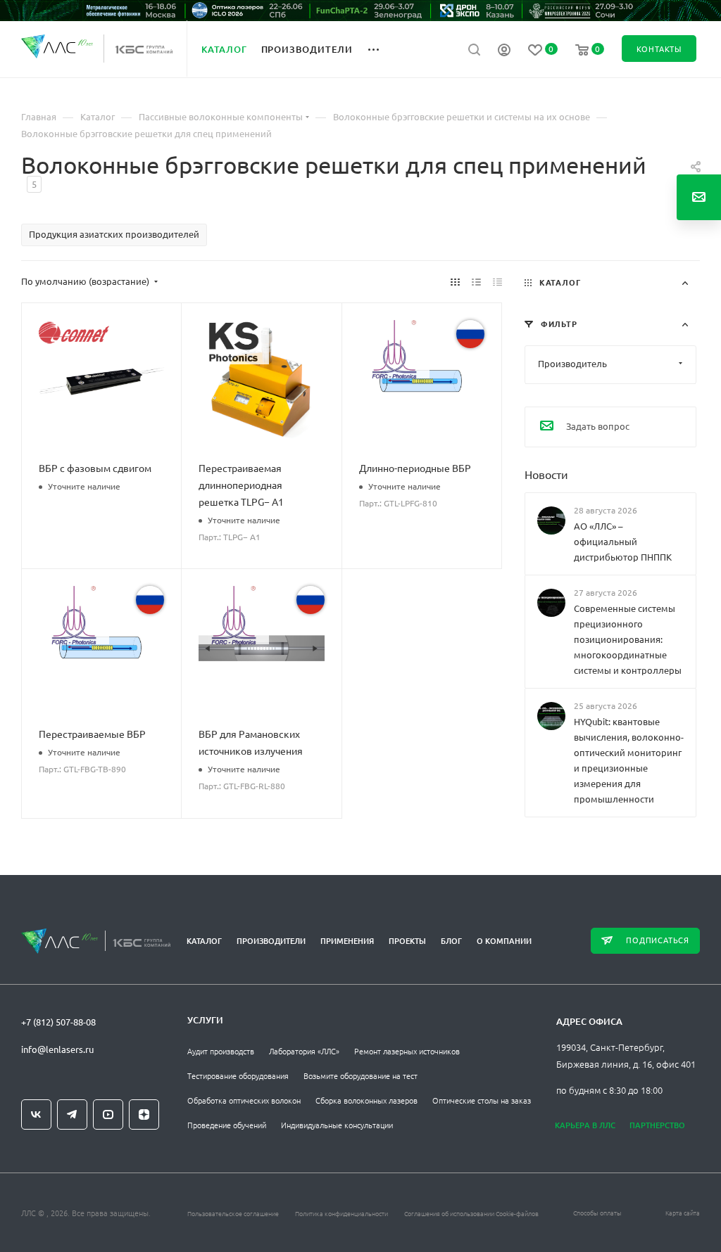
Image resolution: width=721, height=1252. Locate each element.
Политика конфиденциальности (341, 1213)
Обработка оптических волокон (244, 1100)
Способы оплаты (597, 1212)
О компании (504, 941)
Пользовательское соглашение (233, 1213)
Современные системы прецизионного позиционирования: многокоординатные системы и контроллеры (628, 639)
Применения (347, 941)
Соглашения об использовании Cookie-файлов (471, 1213)
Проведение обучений (226, 1124)
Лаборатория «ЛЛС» (304, 1050)
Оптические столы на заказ (481, 1100)
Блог (451, 941)
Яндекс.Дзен (144, 1114)
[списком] (476, 281)
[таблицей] (497, 281)
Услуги (205, 1020)
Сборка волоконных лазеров (366, 1100)
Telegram (72, 1114)
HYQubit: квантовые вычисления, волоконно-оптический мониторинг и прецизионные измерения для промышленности (629, 760)
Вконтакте (36, 1114)
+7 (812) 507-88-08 (58, 1022)
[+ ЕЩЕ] (381, 48)
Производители (271, 941)
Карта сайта (682, 1212)
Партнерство (657, 1125)
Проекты (407, 941)
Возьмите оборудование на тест (360, 1075)
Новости (546, 473)
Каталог (204, 941)
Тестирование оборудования (238, 1075)
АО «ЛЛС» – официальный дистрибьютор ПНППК (623, 540)
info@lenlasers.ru (57, 1049)
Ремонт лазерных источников (407, 1050)
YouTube (108, 1114)
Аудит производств (220, 1050)
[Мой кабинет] (504, 51)
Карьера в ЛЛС (585, 1125)
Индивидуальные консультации (337, 1124)
